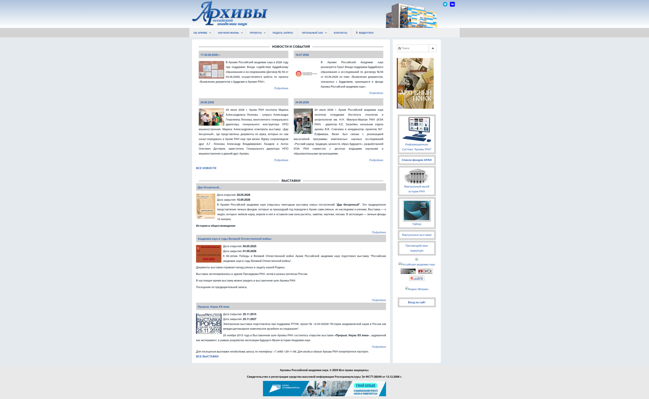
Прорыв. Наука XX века (213, 307)
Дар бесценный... (209, 187)
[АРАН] (230, 14)
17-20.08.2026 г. (210, 55)
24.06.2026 (302, 102)
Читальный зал (312, 32)
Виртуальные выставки (416, 235)
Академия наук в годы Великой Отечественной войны (234, 239)
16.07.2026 (302, 55)
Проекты (256, 32)
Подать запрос (283, 32)
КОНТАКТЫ (340, 32)
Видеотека (366, 32)
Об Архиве (200, 32)
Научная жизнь (228, 32)
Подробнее (281, 88)
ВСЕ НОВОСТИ (206, 168)
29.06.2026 (207, 102)
